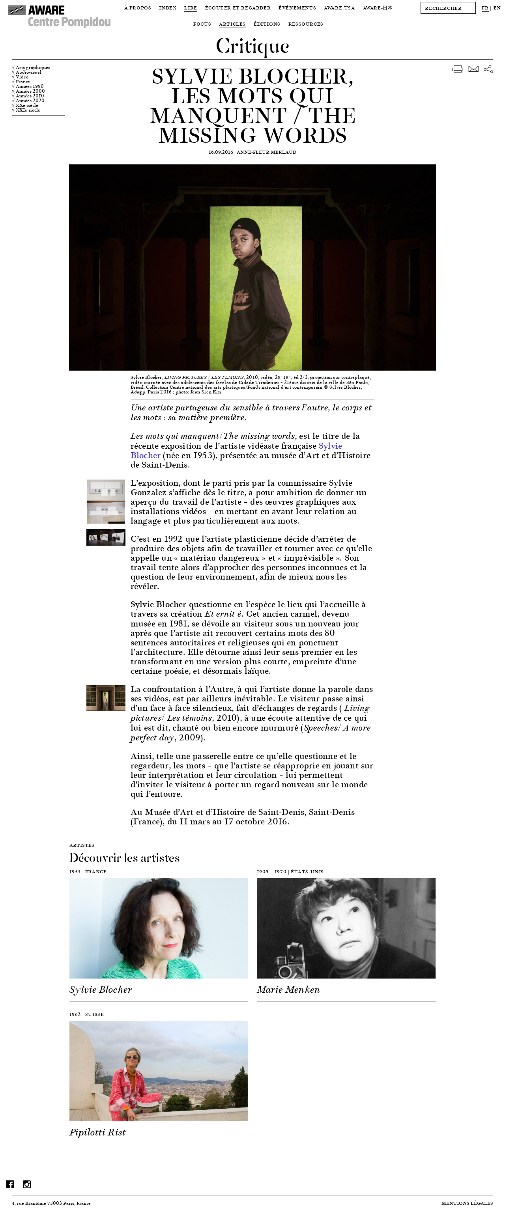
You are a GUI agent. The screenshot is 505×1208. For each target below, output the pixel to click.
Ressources (306, 24)
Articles (232, 24)
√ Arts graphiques (31, 67)
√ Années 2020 (28, 100)
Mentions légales (467, 1203)
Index (167, 7)
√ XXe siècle (25, 105)
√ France (21, 81)
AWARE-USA (339, 7)
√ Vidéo (20, 77)
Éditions (267, 24)
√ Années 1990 (28, 86)
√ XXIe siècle (26, 110)
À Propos (138, 7)
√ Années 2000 (28, 91)
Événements (297, 7)
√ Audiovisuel (26, 72)
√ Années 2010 (28, 95)
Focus (202, 24)
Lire (190, 7)
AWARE (378, 7)
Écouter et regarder (238, 7)
